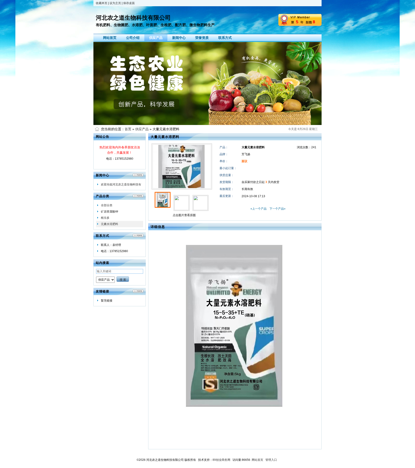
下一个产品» (277, 208)
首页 (128, 129)
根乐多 (105, 217)
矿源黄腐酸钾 (109, 211)
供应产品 (142, 129)
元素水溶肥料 (109, 224)
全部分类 (106, 205)
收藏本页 (101, 3)
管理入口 (271, 460)
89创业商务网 (221, 460)
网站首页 (257, 460)
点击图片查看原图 (184, 215)
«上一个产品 (258, 208)
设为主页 (115, 3)
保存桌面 (129, 3)
